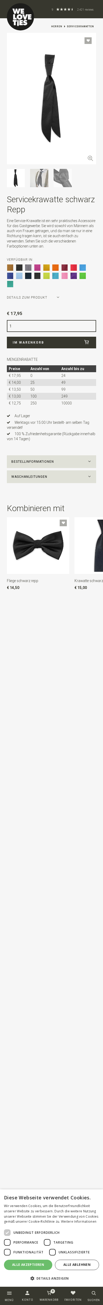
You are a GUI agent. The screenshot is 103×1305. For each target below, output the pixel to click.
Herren (56, 26)
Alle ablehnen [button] (77, 1264)
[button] (51, 461)
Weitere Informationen (78, 1221)
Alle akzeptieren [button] (28, 1264)
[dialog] (51, 1238)
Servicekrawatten (80, 26)
